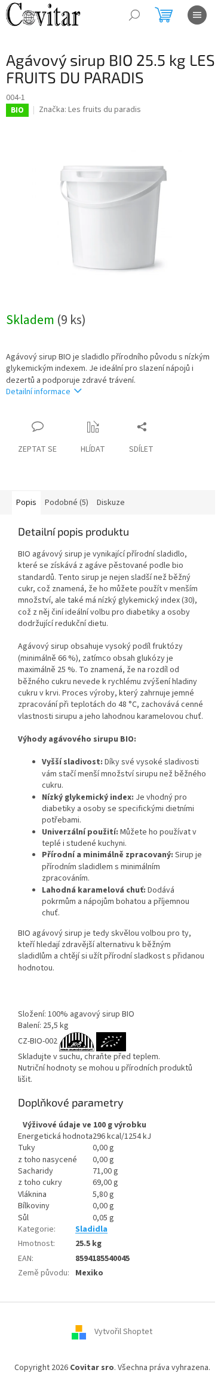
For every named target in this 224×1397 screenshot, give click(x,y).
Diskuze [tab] (111, 503)
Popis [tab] (26, 503)
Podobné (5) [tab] (66, 503)
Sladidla (91, 1229)
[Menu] (197, 15)
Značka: (90, 110)
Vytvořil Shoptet (123, 1332)
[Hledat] (134, 15)
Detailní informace (38, 392)
